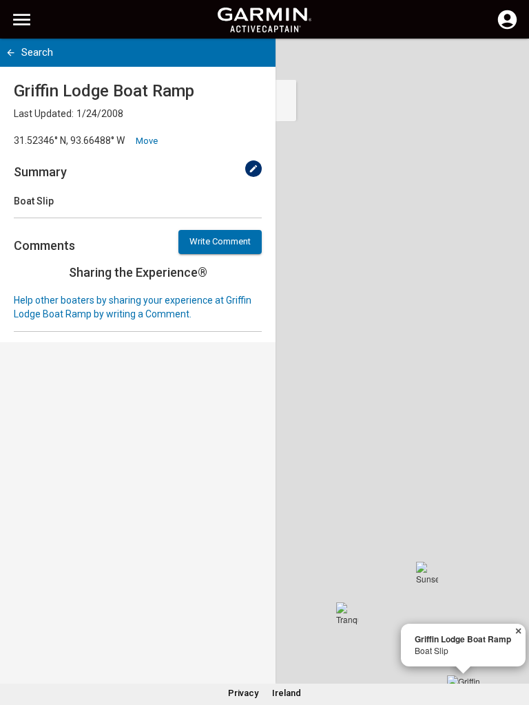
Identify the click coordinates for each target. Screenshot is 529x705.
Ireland (286, 693)
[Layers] (505, 61)
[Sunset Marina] (427, 573)
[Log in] (507, 27)
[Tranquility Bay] (347, 613)
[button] (511, 642)
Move (147, 141)
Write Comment (220, 241)
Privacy (243, 693)
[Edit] (253, 168)
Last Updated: (44, 113)
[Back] (10, 53)
